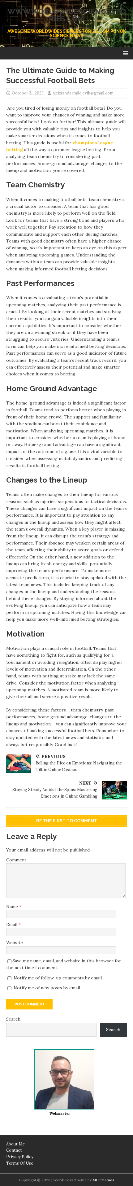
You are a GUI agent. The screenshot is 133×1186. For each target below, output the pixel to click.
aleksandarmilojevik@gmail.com (83, 93)
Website (14, 942)
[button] (124, 52)
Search (13, 1019)
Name (12, 906)
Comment (16, 860)
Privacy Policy (19, 1156)
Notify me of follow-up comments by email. (58, 978)
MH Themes (103, 1180)
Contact (14, 1150)
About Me (15, 1144)
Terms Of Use (19, 1163)
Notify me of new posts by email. (47, 988)
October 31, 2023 (28, 93)
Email (12, 924)
